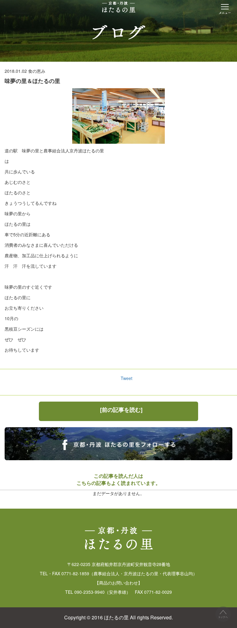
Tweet (126, 378)
